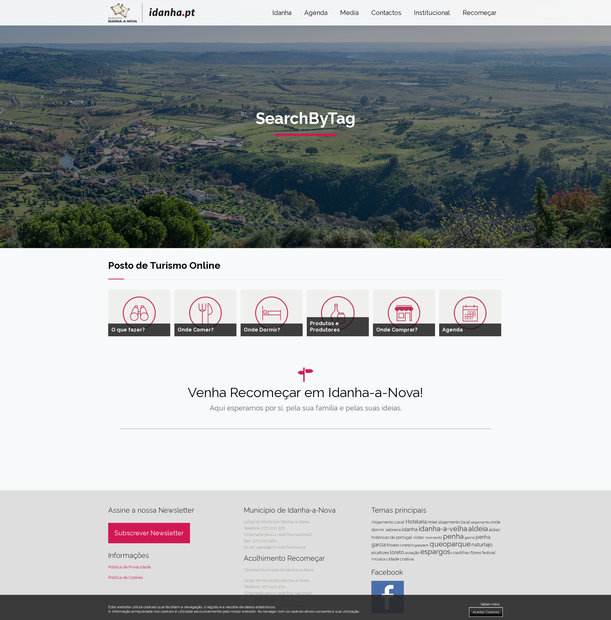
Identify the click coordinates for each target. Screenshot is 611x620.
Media (349, 13)
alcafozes (380, 552)
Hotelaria (416, 522)
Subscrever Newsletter (149, 533)
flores (476, 552)
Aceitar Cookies (486, 612)
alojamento (480, 522)
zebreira (393, 529)
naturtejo (482, 545)
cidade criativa (400, 559)
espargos (435, 551)
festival (488, 552)
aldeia (478, 528)
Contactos (386, 13)
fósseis (393, 545)
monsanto (433, 537)
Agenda (315, 13)
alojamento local (454, 522)
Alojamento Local (387, 522)
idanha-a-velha (442, 528)
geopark (422, 545)
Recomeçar (479, 13)
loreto (397, 552)
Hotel (433, 522)
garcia (470, 537)
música (378, 559)
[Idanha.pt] (151, 21)
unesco (407, 545)
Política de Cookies (125, 577)
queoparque (450, 544)
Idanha (281, 13)
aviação (412, 552)
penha (453, 536)
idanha (410, 529)
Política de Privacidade (129, 567)
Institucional (432, 13)
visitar (418, 537)
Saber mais (490, 604)
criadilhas (460, 552)
